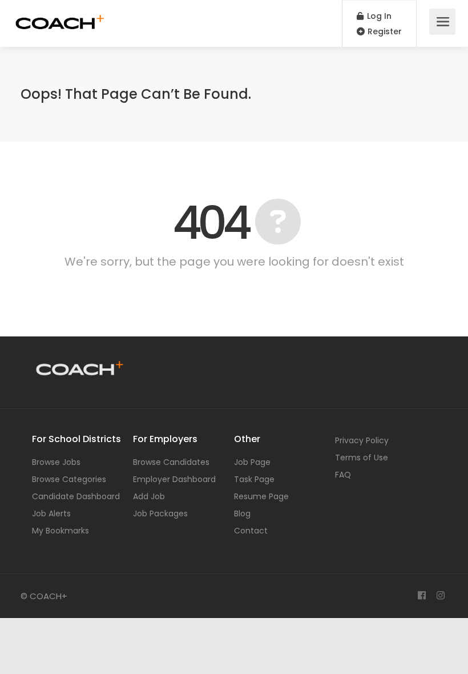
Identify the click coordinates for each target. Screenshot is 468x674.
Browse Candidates (171, 462)
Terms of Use (361, 457)
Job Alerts (51, 513)
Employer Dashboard (174, 479)
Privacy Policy (362, 440)
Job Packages (160, 513)
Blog (242, 513)
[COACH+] (59, 17)
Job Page (252, 462)
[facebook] (421, 596)
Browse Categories (69, 479)
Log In (378, 16)
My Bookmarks (60, 530)
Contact (251, 530)
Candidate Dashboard (76, 496)
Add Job (149, 496)
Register (383, 31)
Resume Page (261, 496)
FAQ (343, 474)
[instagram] (440, 596)
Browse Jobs (56, 462)
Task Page (254, 479)
